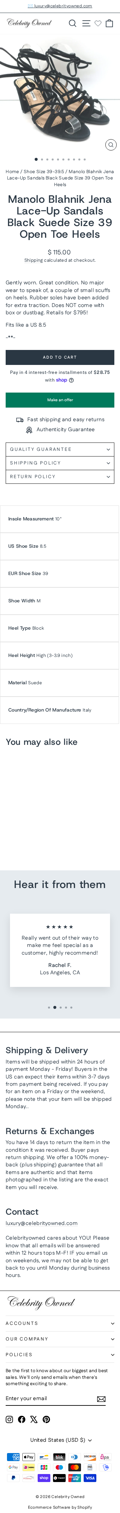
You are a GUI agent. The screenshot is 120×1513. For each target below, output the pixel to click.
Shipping (33, 260)
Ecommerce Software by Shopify (60, 1507)
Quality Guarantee (41, 449)
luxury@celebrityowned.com (42, 1223)
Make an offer (60, 402)
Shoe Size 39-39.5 (44, 171)
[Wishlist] (98, 23)
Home (12, 171)
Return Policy (33, 476)
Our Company (27, 1339)
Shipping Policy (35, 463)
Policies (19, 1355)
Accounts (22, 1323)
